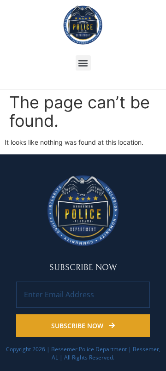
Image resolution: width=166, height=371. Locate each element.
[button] (83, 63)
